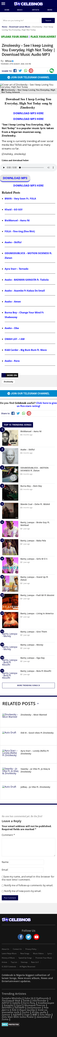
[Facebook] (15, 70)
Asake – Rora (12, 360)
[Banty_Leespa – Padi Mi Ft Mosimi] (10, 602)
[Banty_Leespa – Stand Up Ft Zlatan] (10, 584)
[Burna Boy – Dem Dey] (10, 493)
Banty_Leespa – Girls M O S (33, 558)
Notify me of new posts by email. (22, 891)
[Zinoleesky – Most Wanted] (10, 718)
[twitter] (28, 937)
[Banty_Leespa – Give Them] (10, 635)
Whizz (8, 60)
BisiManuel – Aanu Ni (17, 220)
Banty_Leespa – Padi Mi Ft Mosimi (37, 595)
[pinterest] (31, 70)
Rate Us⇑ (35, 962)
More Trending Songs (28, 685)
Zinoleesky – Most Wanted (34, 714)
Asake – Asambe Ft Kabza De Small (25, 290)
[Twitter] (20, 70)
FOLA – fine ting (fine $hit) (20, 231)
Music (20, 10)
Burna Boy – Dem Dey (31, 486)
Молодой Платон (34, 1005)
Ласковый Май (11, 1000)
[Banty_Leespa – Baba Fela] (10, 547)
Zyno (19, 1005)
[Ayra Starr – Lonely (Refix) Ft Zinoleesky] (10, 754)
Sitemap (24, 962)
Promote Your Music (44, 958)
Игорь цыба (39, 1012)
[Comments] (52, 70)
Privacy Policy (30, 949)
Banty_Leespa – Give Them (33, 631)
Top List (14, 962)
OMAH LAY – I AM (15, 339)
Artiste (35, 10)
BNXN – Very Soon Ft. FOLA (20, 198)
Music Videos (38, 953)
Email (5, 869)
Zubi (14, 1010)
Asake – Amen (13, 301)
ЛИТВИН (19, 1007)
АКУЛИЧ (7, 1007)
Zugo (27, 1014)
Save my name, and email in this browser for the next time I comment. (28, 878)
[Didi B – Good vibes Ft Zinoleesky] (10, 736)
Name (5, 861)
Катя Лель (29, 1003)
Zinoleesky (8, 381)
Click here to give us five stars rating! (37, 404)
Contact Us (17, 949)
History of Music (8, 958)
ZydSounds (42, 998)
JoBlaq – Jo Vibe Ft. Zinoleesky (35, 787)
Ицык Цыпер (27, 1010)
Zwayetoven (34, 1007)
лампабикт (43, 1016)
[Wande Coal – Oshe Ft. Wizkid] (10, 511)
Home (7, 10)
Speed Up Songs (25, 958)
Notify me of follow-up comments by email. (28, 885)
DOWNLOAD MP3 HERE (28, 113)
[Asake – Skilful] (10, 456)
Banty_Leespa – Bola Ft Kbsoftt (35, 671)
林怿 (34, 1014)
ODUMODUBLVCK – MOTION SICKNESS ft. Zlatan (34, 469)
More (50, 10)
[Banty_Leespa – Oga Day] (10, 661)
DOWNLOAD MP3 (15, 178)
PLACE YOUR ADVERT (43, 36)
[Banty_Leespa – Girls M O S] (10, 565)
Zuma (5, 1019)
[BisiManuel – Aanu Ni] (10, 438)
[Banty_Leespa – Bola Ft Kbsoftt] (10, 675)
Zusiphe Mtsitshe (12, 998)
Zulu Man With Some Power (18, 1016)
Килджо (9, 1005)
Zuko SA (29, 998)
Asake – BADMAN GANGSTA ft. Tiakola (27, 279)
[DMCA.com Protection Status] (28, 1024)
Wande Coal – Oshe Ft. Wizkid (35, 504)
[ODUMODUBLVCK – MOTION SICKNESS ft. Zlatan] (10, 474)
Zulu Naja (45, 1014)
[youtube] (36, 937)
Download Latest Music (19, 26)
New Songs (24, 953)
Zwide (26, 1000)
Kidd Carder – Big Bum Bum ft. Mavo (26, 350)
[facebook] (21, 937)
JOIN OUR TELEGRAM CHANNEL (30, 77)
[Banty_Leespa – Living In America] (10, 620)
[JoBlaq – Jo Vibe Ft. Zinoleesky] (10, 791)
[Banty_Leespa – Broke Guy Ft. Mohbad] (10, 529)
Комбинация (46, 1003)
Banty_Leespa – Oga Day (32, 657)
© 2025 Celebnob (9, 966)
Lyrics (49, 953)
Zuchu (25, 1012)
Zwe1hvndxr (39, 1000)
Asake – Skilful (13, 242)
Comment (8, 835)
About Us (5, 949)
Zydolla (16, 1003)
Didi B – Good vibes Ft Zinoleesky (37, 732)
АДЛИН (17, 1014)
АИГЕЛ (6, 1003)
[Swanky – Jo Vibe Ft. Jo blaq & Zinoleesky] (10, 772)
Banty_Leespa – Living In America (36, 613)
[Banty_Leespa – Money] (10, 648)
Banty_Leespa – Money (31, 644)
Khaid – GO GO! (14, 209)
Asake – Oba (12, 328)
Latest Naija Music (9, 953)
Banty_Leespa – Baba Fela (33, 540)
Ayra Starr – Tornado (16, 268)
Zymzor (6, 1014)
